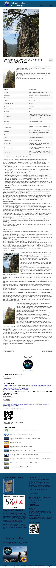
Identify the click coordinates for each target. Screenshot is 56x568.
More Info (43, 566)
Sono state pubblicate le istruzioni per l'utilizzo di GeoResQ (15, 542)
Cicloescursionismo (8, 398)
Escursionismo (7, 396)
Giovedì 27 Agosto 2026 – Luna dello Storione (21, 434)
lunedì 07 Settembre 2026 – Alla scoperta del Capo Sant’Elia (24, 430)
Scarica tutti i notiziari (9, 406)
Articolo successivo (47, 351)
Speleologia (6, 399)
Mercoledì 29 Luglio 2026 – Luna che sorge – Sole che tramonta (25, 438)
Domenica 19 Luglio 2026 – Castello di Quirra (21, 446)
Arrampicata (6, 400)
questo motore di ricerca (36, 517)
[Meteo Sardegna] (8, 494)
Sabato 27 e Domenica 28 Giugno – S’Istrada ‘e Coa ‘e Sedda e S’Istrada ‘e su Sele (30, 458)
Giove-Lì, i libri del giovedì (16, 442)
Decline (50, 566)
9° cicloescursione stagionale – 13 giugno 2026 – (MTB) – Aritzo (25, 462)
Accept (46, 566)
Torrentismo (6, 402)
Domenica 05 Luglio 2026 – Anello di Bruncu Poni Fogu (23, 450)
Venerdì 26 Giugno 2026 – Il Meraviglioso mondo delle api (24, 454)
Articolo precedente (9, 351)
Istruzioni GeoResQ (15, 538)
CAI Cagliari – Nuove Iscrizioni (22, 385)
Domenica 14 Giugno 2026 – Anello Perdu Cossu (21, 466)
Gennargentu (33, 404)
